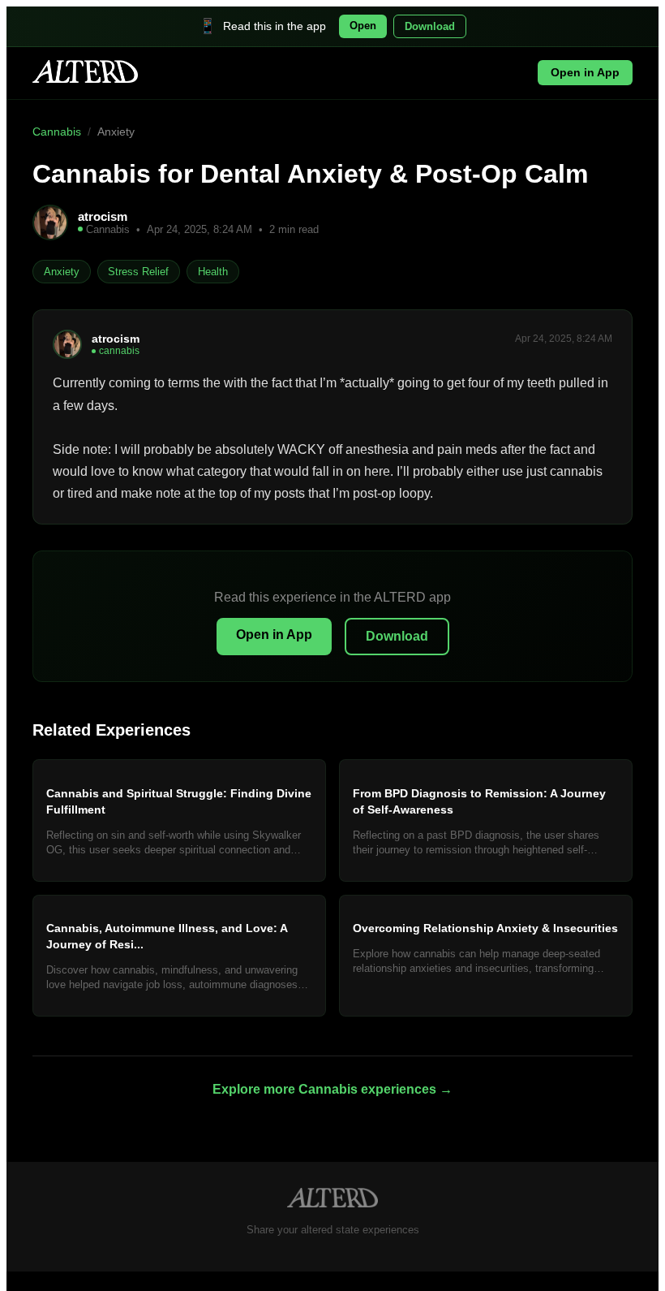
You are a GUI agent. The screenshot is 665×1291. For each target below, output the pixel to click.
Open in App (585, 73)
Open (363, 25)
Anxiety (116, 132)
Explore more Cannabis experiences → (332, 1089)
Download (430, 26)
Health (213, 272)
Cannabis (56, 132)
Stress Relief (138, 272)
